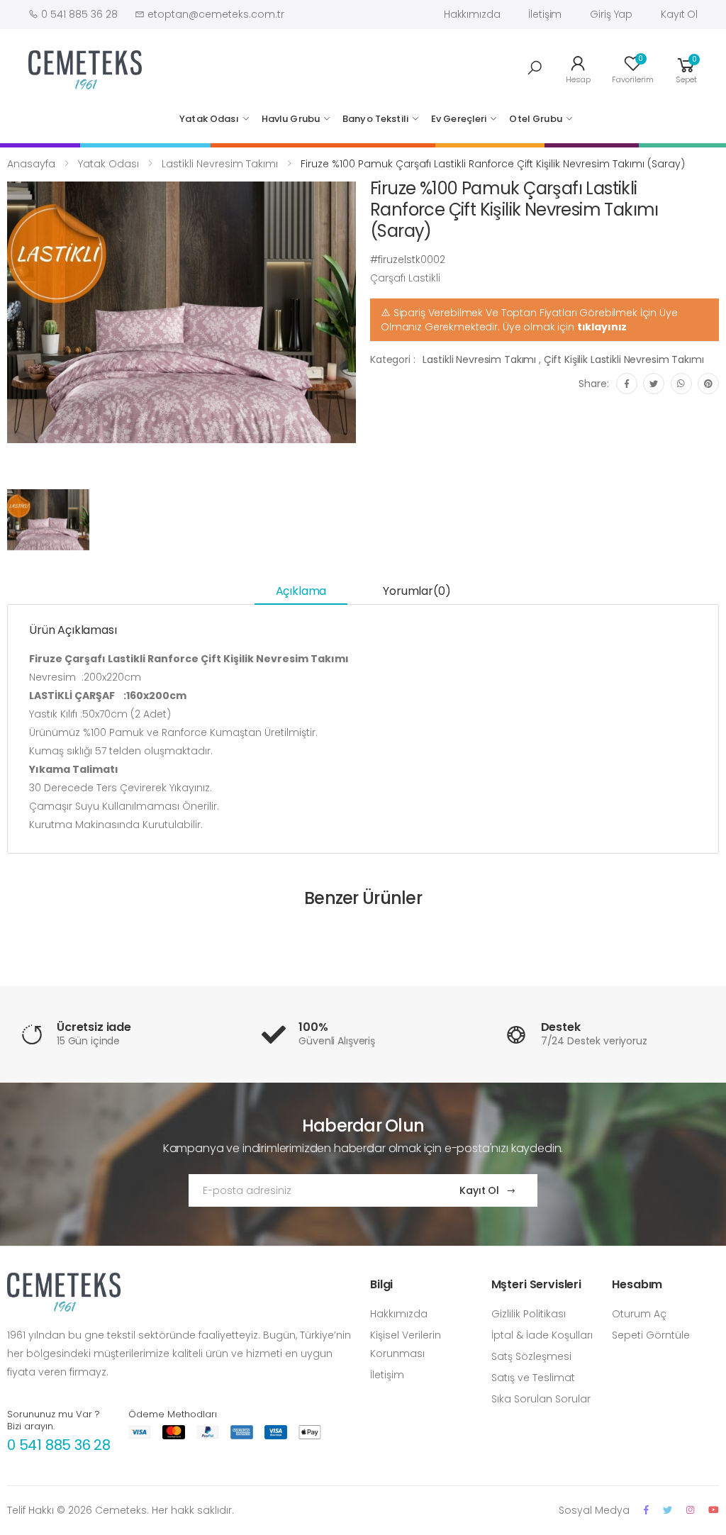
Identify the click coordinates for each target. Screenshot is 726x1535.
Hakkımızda (472, 14)
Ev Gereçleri (459, 118)
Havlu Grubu (291, 118)
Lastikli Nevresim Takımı (220, 164)
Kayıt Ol (679, 14)
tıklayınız (602, 327)
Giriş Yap (611, 14)
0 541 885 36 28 (59, 1445)
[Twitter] (667, 1509)
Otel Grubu (535, 118)
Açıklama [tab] (301, 591)
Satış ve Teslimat (533, 1378)
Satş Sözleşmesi (531, 1356)
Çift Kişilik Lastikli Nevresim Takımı (624, 359)
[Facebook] (646, 1509)
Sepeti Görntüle (651, 1335)
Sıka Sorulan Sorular (541, 1399)
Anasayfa (31, 164)
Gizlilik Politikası (528, 1314)
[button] (534, 68)
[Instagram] (690, 1509)
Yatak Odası (208, 118)
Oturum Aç (639, 1314)
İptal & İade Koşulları (542, 1335)
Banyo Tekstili (375, 118)
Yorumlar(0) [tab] (416, 591)
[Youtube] (713, 1509)
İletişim (545, 14)
